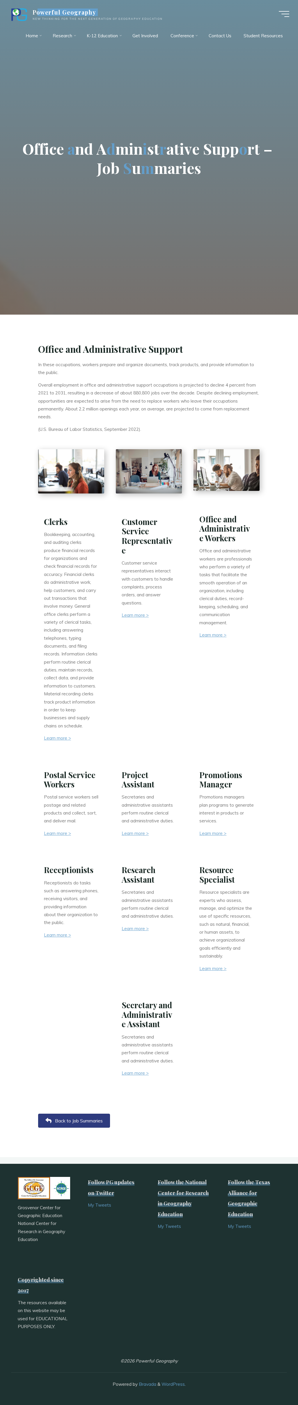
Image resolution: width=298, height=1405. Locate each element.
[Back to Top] (275, 1382)
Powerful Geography (64, 12)
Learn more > (57, 738)
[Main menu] (284, 14)
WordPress (173, 1384)
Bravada (147, 1384)
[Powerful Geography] (19, 14)
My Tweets (99, 1205)
